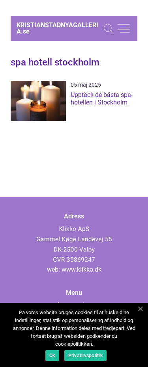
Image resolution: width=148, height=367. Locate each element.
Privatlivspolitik (85, 355)
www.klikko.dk (81, 269)
